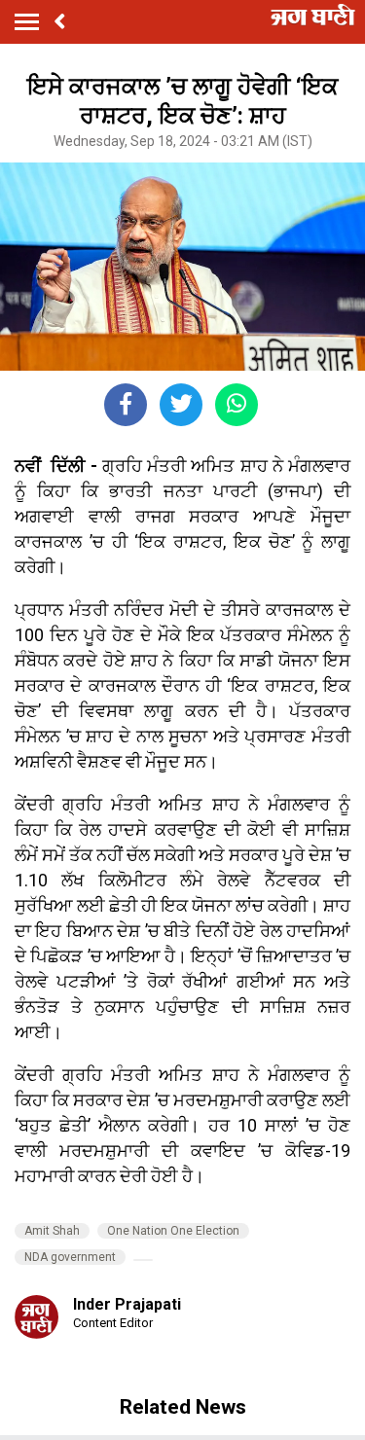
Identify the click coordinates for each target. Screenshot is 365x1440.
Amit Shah (52, 1231)
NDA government (70, 1257)
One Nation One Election (173, 1231)
